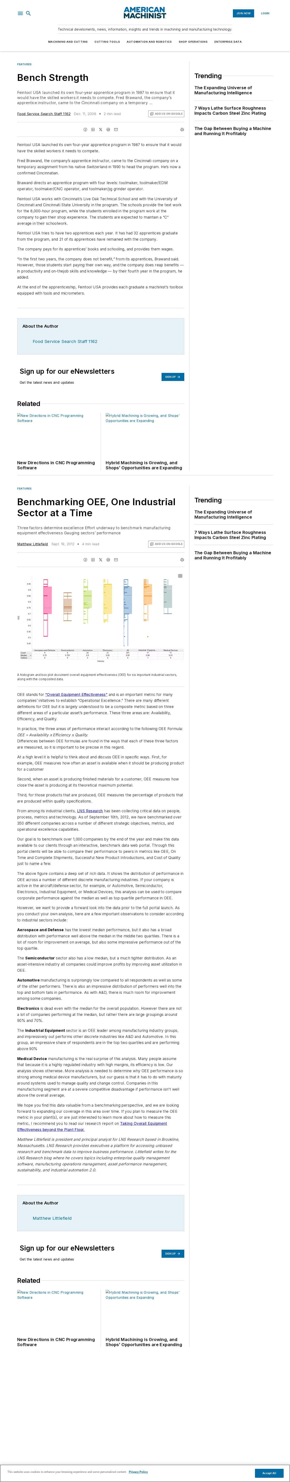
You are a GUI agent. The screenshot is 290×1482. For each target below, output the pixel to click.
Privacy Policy (138, 1472)
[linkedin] (93, 129)
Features (24, 64)
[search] (28, 13)
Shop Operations (193, 41)
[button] (20, 13)
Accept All (269, 1473)
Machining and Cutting (68, 41)
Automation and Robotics (149, 41)
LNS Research (90, 811)
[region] (145, 1473)
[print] (182, 129)
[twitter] (101, 129)
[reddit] (108, 129)
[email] (116, 129)
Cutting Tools (107, 41)
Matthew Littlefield (32, 544)
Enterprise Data (228, 41)
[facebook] (85, 129)
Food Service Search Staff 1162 (43, 114)
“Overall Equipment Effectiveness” (76, 694)
